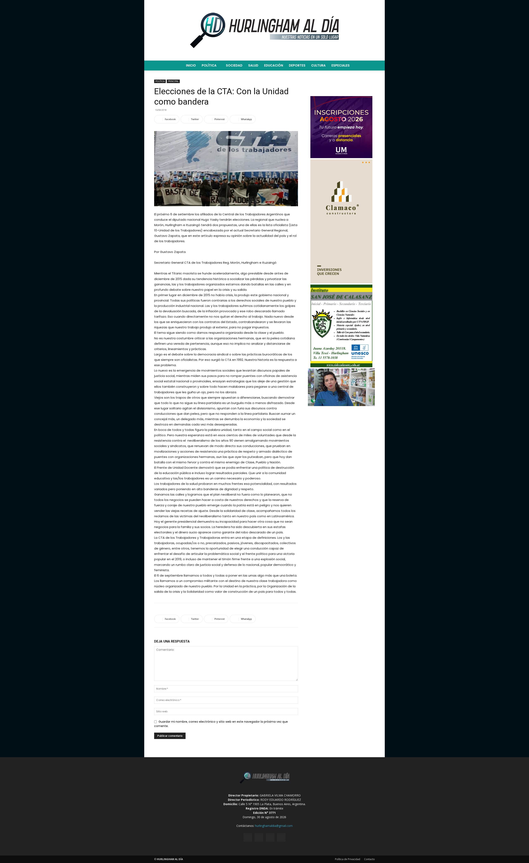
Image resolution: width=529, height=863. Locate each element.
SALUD (253, 65)
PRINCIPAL (173, 81)
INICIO (191, 65)
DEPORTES (297, 65)
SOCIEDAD (234, 65)
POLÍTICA (209, 65)
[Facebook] (248, 837)
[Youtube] (281, 837)
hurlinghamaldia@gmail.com (274, 826)
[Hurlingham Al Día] (264, 30)
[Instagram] (259, 837)
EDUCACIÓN (273, 65)
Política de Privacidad (347, 859)
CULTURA (318, 65)
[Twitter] (270, 837)
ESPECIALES (340, 65)
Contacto (369, 859)
